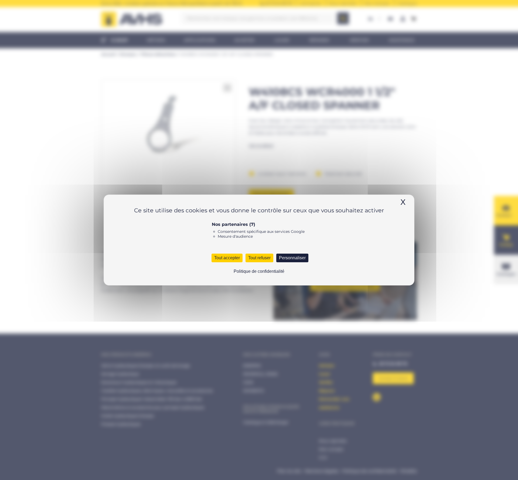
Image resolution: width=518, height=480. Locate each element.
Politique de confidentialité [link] (259, 271)
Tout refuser (259, 258)
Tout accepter (227, 258)
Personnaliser (292, 258)
